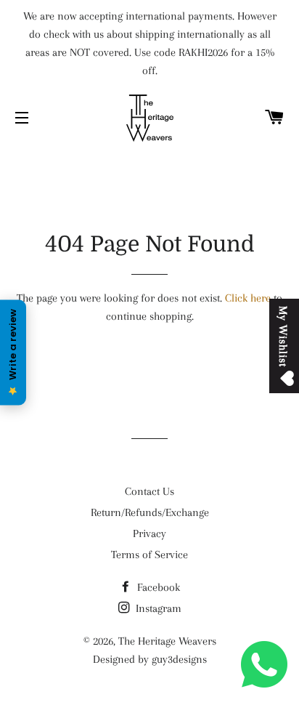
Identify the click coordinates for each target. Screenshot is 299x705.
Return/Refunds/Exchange (150, 512)
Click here (248, 298)
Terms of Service (149, 554)
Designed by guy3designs (150, 659)
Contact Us (149, 491)
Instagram (157, 608)
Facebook (157, 587)
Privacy (149, 533)
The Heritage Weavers (167, 641)
